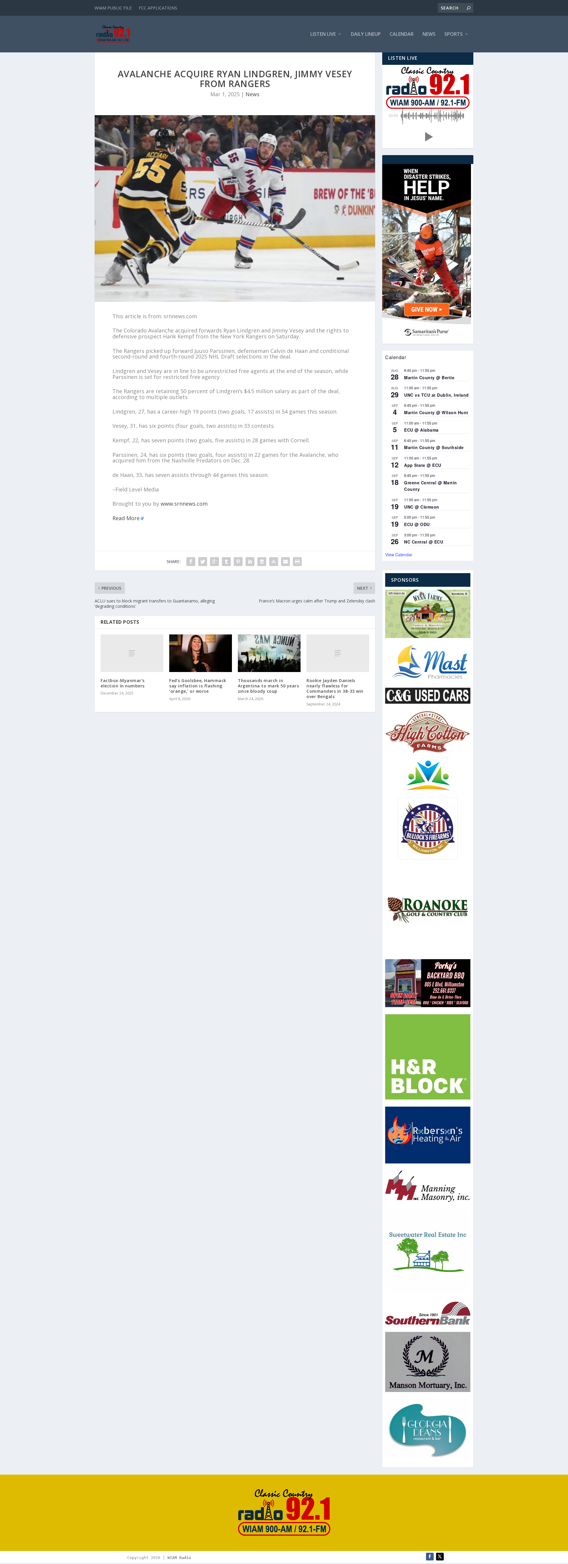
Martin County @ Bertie (429, 377)
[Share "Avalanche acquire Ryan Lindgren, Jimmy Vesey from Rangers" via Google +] (214, 562)
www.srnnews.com (184, 503)
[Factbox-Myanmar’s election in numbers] (132, 653)
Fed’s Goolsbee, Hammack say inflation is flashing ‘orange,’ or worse (197, 686)
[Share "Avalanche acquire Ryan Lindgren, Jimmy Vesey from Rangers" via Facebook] (191, 562)
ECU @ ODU (417, 524)
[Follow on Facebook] (430, 1556)
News (428, 34)
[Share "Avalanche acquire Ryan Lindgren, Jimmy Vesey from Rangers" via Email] (285, 562)
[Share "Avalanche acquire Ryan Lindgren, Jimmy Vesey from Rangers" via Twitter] (203, 562)
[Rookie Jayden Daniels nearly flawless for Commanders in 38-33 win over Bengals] (337, 653)
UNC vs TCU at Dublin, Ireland (436, 395)
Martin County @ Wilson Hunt (436, 412)
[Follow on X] (440, 1556)
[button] (428, 137)
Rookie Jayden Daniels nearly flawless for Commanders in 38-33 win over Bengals (335, 689)
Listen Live (323, 34)
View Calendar (398, 554)
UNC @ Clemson (421, 507)
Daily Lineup (366, 34)
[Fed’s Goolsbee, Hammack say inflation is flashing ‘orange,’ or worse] (200, 653)
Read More (126, 518)
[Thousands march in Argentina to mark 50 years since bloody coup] (269, 653)
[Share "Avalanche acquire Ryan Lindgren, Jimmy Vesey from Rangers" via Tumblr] (226, 562)
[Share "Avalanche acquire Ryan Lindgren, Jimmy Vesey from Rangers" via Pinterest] (238, 562)
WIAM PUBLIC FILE (113, 8)
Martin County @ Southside (434, 447)
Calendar (402, 34)
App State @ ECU (422, 465)
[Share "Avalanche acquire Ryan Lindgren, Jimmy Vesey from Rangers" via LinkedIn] (250, 562)
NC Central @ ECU (423, 542)
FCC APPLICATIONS (158, 8)
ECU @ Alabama (421, 430)
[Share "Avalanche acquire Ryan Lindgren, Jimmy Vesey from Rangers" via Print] (297, 562)
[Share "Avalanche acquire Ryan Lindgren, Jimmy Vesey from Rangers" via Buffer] (262, 562)
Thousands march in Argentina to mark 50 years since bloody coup (268, 686)
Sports (453, 34)
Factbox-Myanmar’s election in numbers (123, 683)
